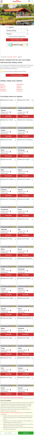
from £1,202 (8, 156)
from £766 (8, 354)
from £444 (25, 374)
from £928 (25, 156)
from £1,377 (25, 314)
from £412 (8, 255)
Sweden (15, 57)
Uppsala (19, 86)
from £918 (25, 334)
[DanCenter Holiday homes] (17, 1)
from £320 (25, 294)
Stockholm (3, 91)
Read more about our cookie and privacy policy (11, 412)
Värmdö (19, 87)
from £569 (25, 215)
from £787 (25, 136)
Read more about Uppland (17, 75)
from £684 (25, 255)
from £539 (8, 215)
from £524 (8, 116)
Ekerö (2, 84)
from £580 (8, 314)
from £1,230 (25, 354)
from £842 (8, 334)
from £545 (25, 394)
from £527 (8, 235)
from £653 (8, 294)
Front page (9, 57)
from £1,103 (8, 175)
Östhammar (20, 91)
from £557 (25, 175)
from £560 (25, 116)
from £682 (8, 136)
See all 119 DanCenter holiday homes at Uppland (11, 397)
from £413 (8, 275)
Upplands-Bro (20, 84)
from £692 (25, 235)
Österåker (19, 89)
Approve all (25, 433)
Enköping (3, 86)
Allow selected (8, 433)
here (5, 414)
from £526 (8, 195)
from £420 (25, 195)
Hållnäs (2, 87)
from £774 (8, 394)
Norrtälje (3, 89)
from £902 (8, 374)
